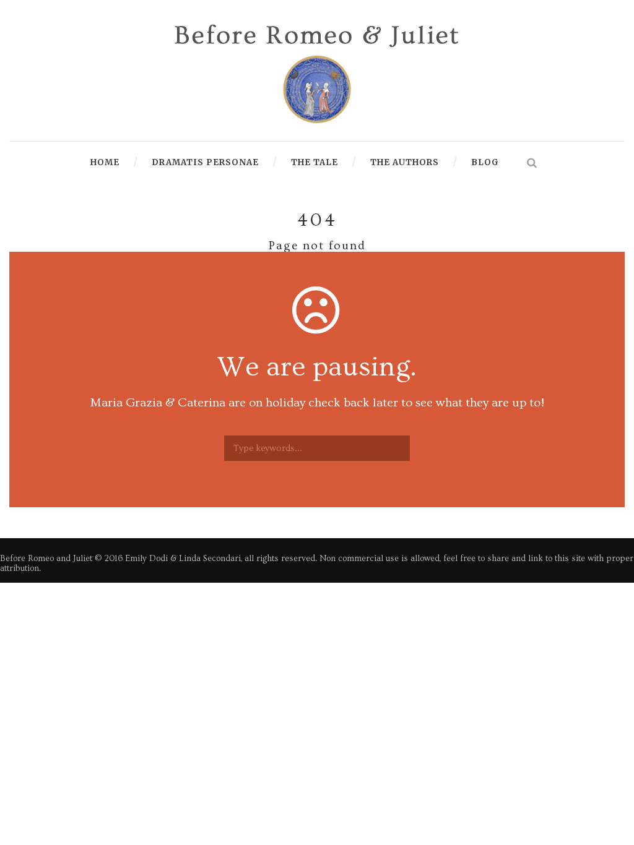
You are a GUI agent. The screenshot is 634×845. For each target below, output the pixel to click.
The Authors (404, 162)
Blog (485, 162)
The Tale (314, 162)
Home (104, 162)
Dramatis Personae (205, 162)
